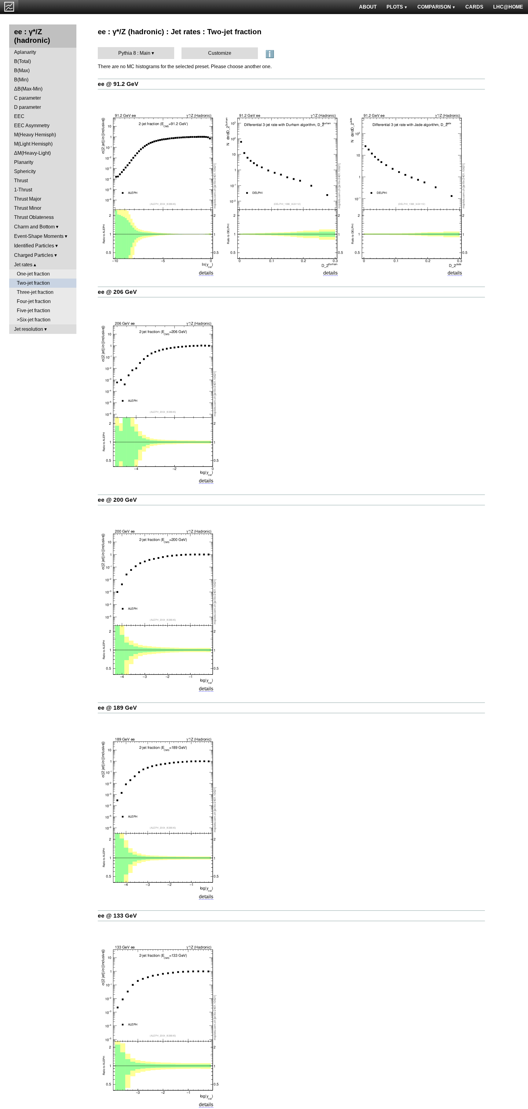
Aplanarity (25, 52)
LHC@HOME (508, 6)
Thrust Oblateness (34, 217)
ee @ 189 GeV (117, 707)
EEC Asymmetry (32, 125)
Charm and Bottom (34, 226)
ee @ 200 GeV (117, 500)
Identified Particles (34, 245)
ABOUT (368, 6)
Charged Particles (33, 255)
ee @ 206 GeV (117, 292)
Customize (219, 53)
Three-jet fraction (35, 292)
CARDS (474, 6)
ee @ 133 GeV (117, 915)
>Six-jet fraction (33, 319)
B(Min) (21, 79)
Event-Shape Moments (39, 236)
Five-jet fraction (33, 310)
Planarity (23, 162)
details (206, 272)
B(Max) (22, 70)
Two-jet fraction (33, 283)
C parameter (27, 98)
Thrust (21, 180)
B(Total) (22, 61)
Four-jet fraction (34, 301)
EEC (19, 116)
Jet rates (23, 264)
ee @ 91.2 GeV (118, 84)
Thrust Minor (27, 208)
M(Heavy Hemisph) (35, 134)
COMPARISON (434, 6)
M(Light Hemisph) (33, 143)
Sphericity (25, 171)
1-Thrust (23, 189)
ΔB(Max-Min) (28, 88)
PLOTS (395, 6)
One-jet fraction (33, 273)
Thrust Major (27, 198)
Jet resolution (28, 329)
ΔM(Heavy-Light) (32, 153)
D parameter (27, 107)
